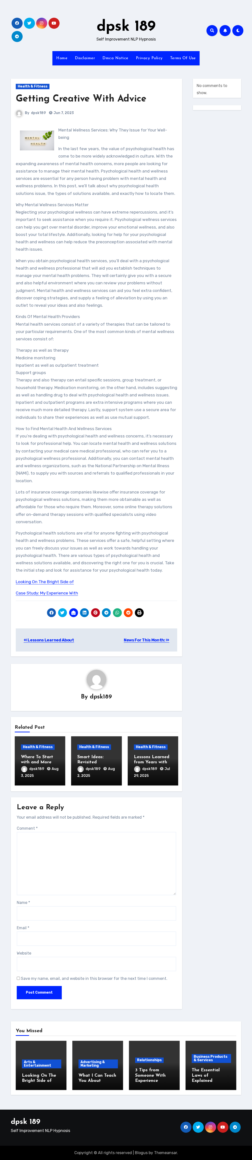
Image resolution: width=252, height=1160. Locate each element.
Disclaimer (85, 58)
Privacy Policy (149, 58)
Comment (27, 828)
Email (23, 928)
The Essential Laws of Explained (206, 1075)
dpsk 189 (126, 27)
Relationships (149, 1060)
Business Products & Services (210, 1058)
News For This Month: (145, 640)
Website (24, 953)
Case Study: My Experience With (47, 593)
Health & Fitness (32, 86)
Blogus (141, 1152)
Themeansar (165, 1152)
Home (61, 58)
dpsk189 (38, 113)
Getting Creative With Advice (81, 99)
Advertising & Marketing (92, 1064)
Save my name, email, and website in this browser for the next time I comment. (94, 978)
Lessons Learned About (50, 640)
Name (23, 902)
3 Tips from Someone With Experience (150, 1075)
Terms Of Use (183, 58)
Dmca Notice (115, 58)
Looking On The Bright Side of (45, 581)
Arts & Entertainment (37, 1064)
